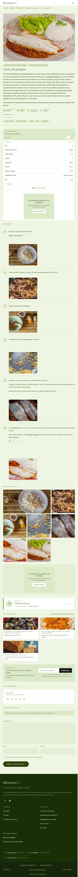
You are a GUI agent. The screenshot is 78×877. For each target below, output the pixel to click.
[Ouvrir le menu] (73, 3)
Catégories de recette (48, 819)
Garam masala (10, 171)
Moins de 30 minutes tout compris (27, 8)
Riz (6, 179)
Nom (5, 746)
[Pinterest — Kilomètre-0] (5, 801)
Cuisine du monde (21, 121)
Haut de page (67, 869)
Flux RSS (43, 828)
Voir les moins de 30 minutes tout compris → (63, 614)
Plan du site (44, 824)
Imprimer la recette (40, 188)
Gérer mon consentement (38, 874)
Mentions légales (9, 838)
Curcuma (8, 162)
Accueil (5, 8)
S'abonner (65, 670)
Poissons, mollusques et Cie (38, 65)
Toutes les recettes (47, 811)
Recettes (12, 8)
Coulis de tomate (11, 150)
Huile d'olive (9, 154)
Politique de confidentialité (13, 842)
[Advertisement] (39, 206)
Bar (6, 145)
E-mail (43, 746)
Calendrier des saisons (48, 815)
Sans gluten (45, 121)
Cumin (7, 167)
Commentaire (8, 721)
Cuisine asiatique (9, 121)
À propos (6, 811)
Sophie (36, 435)
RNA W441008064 (46, 865)
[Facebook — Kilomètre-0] (10, 801)
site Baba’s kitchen (53, 77)
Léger (37, 121)
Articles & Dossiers (10, 819)
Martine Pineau (22, 603)
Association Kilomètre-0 (28, 865)
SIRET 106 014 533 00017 (37, 870)
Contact (6, 815)
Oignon (7, 158)
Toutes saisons (8, 117)
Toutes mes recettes (33, 606)
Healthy (31, 121)
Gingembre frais (10, 175)
